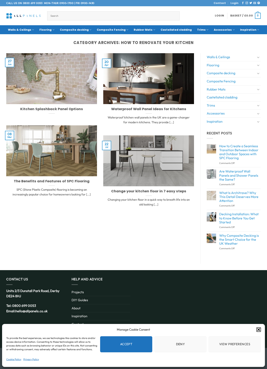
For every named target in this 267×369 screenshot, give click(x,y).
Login (234, 3)
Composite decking (74, 29)
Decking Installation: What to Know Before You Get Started (239, 218)
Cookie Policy (13, 359)
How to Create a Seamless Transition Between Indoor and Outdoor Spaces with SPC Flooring (238, 152)
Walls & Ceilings (19, 29)
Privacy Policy (31, 359)
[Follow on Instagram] (247, 3)
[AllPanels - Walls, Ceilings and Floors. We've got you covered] (23, 16)
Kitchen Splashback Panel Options (51, 109)
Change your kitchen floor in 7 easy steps (148, 191)
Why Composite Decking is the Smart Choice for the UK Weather (239, 240)
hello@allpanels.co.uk (31, 311)
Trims (201, 29)
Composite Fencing (111, 29)
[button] (259, 329)
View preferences (234, 344)
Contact (220, 3)
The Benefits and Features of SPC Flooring (51, 181)
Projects (78, 292)
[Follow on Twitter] (250, 3)
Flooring (45, 29)
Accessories (223, 29)
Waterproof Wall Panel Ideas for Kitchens (148, 109)
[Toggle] (258, 57)
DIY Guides (80, 300)
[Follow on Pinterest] (258, 3)
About (76, 308)
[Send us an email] (254, 3)
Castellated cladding (176, 29)
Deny (180, 344)
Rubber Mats (143, 29)
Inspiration (248, 29)
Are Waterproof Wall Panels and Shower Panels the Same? (238, 175)
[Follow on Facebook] (243, 3)
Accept (126, 344)
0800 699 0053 (33, 3)
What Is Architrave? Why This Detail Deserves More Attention (238, 197)
